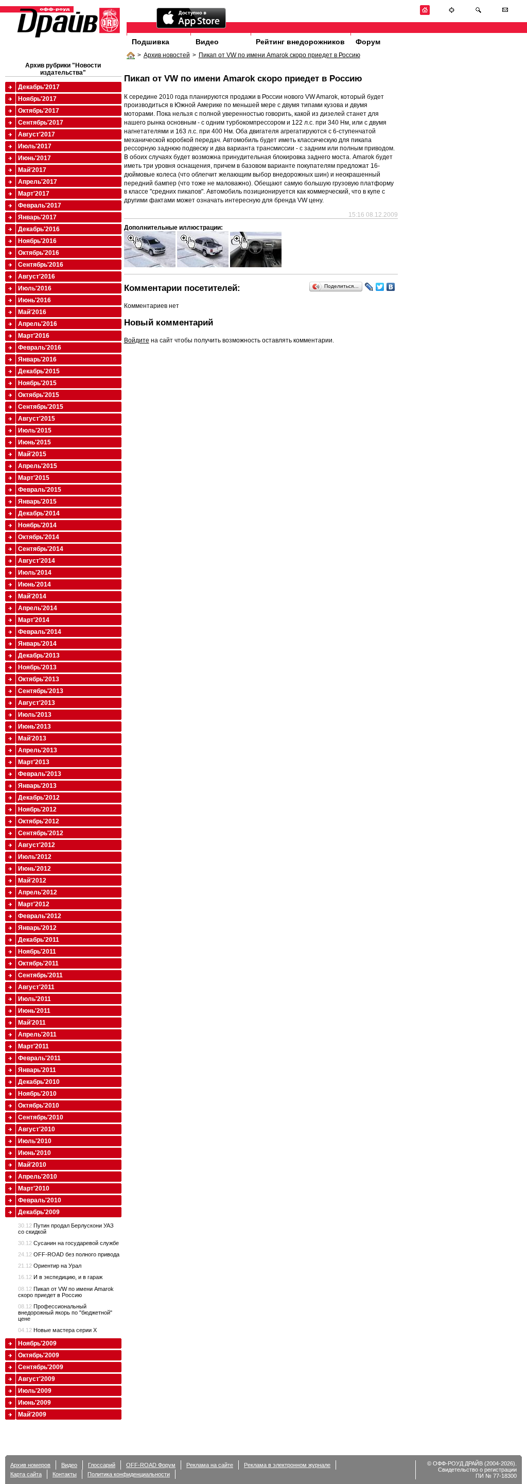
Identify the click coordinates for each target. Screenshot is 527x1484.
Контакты (64, 1474)
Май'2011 (32, 1022)
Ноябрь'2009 (37, 1343)
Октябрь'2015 (38, 395)
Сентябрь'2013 (40, 691)
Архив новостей (167, 55)
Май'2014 (32, 596)
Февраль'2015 (39, 489)
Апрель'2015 (37, 466)
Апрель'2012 (37, 892)
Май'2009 (32, 1414)
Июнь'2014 (34, 584)
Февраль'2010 (39, 1200)
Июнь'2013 (34, 726)
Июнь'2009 (34, 1402)
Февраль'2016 (39, 347)
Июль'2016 (34, 288)
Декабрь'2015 (39, 371)
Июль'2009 (34, 1390)
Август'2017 (36, 134)
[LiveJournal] (369, 287)
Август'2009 (36, 1379)
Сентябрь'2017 (40, 122)
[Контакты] (505, 13)
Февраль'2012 (39, 916)
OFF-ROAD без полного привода (68, 1254)
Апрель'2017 (37, 181)
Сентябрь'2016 (40, 264)
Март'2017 (33, 193)
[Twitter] (380, 287)
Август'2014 (36, 560)
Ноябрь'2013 (37, 667)
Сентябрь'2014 (40, 549)
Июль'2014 (34, 572)
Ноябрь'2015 (37, 383)
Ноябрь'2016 (37, 241)
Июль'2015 (34, 430)
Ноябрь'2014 (37, 525)
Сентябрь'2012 (40, 833)
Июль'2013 (34, 714)
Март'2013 (33, 762)
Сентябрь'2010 (40, 1117)
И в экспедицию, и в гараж (60, 1277)
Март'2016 (33, 335)
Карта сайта (26, 1474)
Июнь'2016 (34, 300)
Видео (207, 42)
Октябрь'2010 (38, 1105)
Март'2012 (33, 904)
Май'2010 (32, 1164)
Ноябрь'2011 (37, 951)
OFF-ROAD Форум (150, 1465)
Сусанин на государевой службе (68, 1243)
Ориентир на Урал (49, 1266)
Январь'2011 (37, 1070)
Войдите (136, 340)
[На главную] (425, 13)
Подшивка (150, 42)
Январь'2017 (37, 217)
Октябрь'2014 (38, 537)
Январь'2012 (37, 927)
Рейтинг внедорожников (300, 42)
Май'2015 (32, 454)
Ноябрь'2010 (37, 1093)
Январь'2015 (37, 501)
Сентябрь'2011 (40, 975)
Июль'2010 (34, 1141)
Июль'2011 (34, 999)
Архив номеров (30, 1465)
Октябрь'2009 (38, 1355)
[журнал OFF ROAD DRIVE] (67, 37)
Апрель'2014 (37, 608)
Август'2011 (36, 987)
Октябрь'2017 (38, 110)
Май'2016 (32, 312)
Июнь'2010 (34, 1153)
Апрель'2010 (37, 1176)
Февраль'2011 (39, 1058)
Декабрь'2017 (39, 87)
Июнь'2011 (34, 1010)
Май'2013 (32, 738)
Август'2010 (36, 1129)
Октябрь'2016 (38, 252)
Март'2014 (33, 620)
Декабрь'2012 (39, 797)
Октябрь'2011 (38, 963)
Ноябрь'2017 (37, 98)
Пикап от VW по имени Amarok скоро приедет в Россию (279, 55)
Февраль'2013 (39, 774)
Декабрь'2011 (38, 939)
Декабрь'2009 (39, 1212)
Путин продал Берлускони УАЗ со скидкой (66, 1228)
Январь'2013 (37, 785)
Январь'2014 (37, 643)
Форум (368, 42)
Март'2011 (33, 1046)
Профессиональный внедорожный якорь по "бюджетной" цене (65, 1312)
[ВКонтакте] (390, 287)
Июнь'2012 (34, 868)
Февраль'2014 (39, 631)
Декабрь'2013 (39, 655)
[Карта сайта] (451, 13)
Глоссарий (101, 1465)
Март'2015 (33, 477)
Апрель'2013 (37, 750)
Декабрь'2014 (39, 513)
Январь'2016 (37, 359)
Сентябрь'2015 (40, 406)
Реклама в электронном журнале (287, 1465)
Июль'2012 (34, 856)
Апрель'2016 (37, 323)
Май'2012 (32, 880)
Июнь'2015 (34, 442)
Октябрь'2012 (38, 821)
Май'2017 (32, 170)
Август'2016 (36, 276)
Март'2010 (33, 1188)
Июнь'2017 (34, 158)
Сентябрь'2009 (40, 1367)
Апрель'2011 (37, 1034)
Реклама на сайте (209, 1465)
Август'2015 (36, 418)
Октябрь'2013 (38, 679)
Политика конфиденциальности (128, 1474)
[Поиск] (478, 13)
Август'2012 (36, 845)
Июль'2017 (34, 146)
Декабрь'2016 (39, 229)
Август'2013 (36, 702)
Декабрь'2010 (39, 1081)
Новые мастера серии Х (57, 1330)
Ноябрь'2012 (37, 809)
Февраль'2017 (39, 205)
